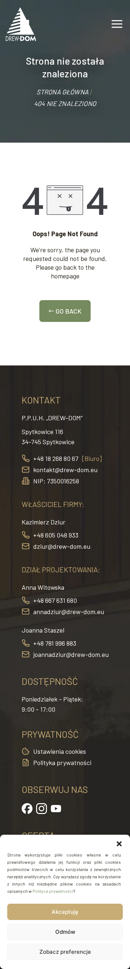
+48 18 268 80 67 (55, 458)
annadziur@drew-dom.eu (68, 612)
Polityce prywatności (52, 891)
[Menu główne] (117, 23)
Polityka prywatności (62, 762)
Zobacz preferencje (65, 951)
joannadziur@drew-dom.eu (71, 654)
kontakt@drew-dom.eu (65, 470)
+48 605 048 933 (55, 535)
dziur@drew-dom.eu (61, 546)
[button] (119, 843)
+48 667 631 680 (55, 600)
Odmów (65, 931)
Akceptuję (65, 911)
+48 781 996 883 (54, 643)
